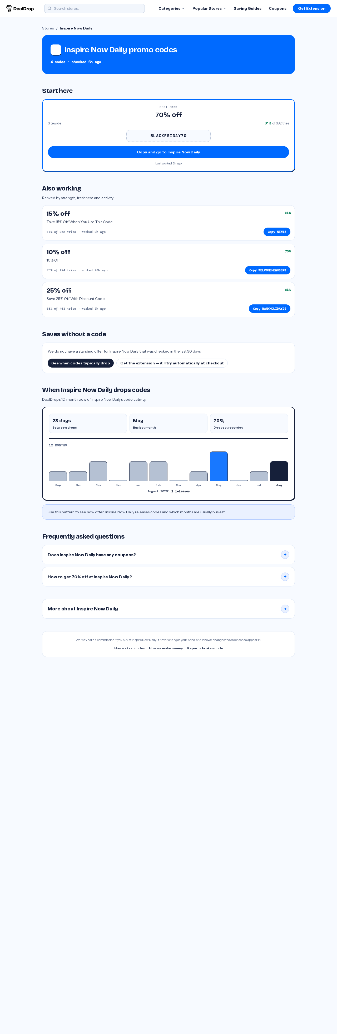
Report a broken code (205, 648)
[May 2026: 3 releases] (219, 466)
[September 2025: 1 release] (58, 476)
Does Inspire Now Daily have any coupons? (167, 554)
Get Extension (311, 8)
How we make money (166, 648)
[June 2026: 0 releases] (239, 480)
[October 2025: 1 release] (78, 476)
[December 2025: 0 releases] (118, 480)
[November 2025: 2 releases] (98, 471)
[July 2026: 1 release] (259, 476)
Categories (169, 8)
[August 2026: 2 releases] (279, 471)
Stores (48, 28)
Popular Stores (207, 8)
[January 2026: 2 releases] (138, 471)
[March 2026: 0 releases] (178, 480)
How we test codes (129, 648)
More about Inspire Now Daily (167, 609)
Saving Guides (247, 8)
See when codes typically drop (80, 363)
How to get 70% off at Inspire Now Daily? (167, 577)
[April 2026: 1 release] (198, 476)
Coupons (277, 8)
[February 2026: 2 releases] (158, 471)
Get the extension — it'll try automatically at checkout (172, 363)
